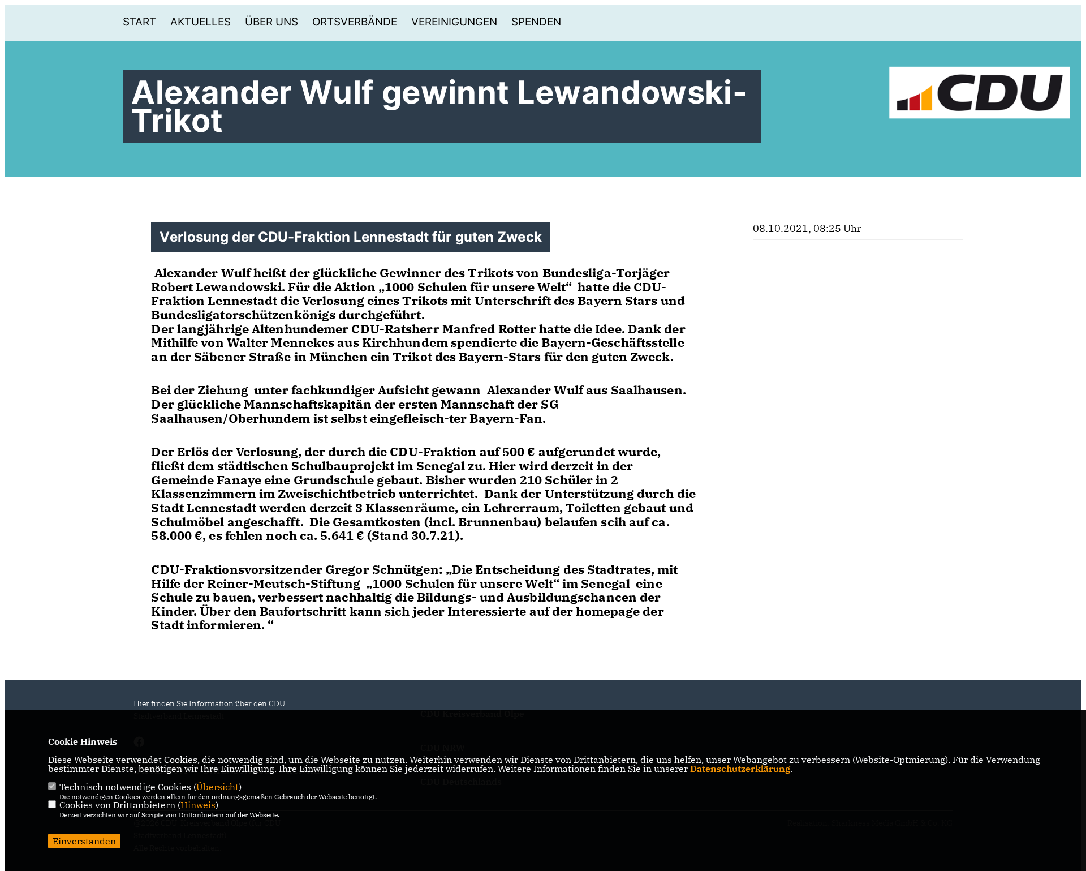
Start (139, 21)
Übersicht (217, 786)
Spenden (536, 21)
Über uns (271, 21)
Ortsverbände (354, 21)
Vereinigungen (454, 21)
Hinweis (198, 804)
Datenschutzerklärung (740, 768)
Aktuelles (200, 21)
